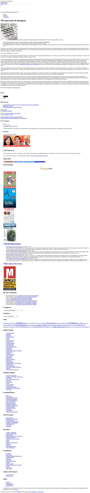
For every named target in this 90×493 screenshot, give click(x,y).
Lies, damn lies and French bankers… (14, 246)
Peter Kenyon (9, 358)
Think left (8, 368)
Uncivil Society (9, 410)
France (87, 323)
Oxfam (7, 462)
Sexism (11, 114)
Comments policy (10, 474)
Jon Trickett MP (9, 344)
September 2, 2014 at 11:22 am (10, 126)
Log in (7, 482)
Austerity (20, 323)
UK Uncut (8, 445)
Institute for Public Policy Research (14, 436)
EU (82, 323)
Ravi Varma (41, 491)
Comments (9, 484)
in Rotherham (47, 42)
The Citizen (8, 409)
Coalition (39, 323)
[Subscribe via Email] (18, 161)
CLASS (8, 338)
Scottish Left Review (11, 408)
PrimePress (34, 491)
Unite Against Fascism (11, 446)
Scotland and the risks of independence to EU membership (14, 118)
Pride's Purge (9, 360)
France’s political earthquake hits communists (16, 250)
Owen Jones (9, 357)
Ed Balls (66, 323)
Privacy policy (9, 476)
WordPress (18, 491)
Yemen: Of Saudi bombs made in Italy (14, 254)
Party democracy (24, 327)
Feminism (7, 113)
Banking (29, 323)
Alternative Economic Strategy (9, 323)
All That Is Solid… (10, 333)
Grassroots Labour (10, 343)
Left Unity (8, 380)
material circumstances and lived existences (29, 64)
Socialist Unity (9, 364)
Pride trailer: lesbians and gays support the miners (11, 117)
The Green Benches (10, 365)
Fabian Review (9, 341)
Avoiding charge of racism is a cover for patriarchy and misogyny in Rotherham (21, 104)
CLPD (7, 339)
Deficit (63, 323)
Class (36, 323)
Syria (79, 327)
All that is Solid (16, 87)
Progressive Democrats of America (14, 465)
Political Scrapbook (10, 359)
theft (6, 44)
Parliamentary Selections (8, 327)
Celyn (7, 395)
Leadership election (66, 325)
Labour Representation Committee (13, 350)
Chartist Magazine (10, 336)
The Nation (8, 467)
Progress (51, 327)
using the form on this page (41, 155)
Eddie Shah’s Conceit (8, 106)
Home (4, 14)
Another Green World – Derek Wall (14, 376)
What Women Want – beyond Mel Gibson (12, 107)
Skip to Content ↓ (4, 2)
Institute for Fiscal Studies (12, 419)
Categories (5, 310)
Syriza (7, 466)
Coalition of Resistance (11, 433)
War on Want (9, 468)
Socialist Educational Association (13, 363)
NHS (82, 325)
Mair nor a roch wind (11, 403)
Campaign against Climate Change (14, 456)
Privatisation (46, 327)
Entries (9, 483)
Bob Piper (8, 335)
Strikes (76, 327)
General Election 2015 (9, 325)
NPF (85, 325)
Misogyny (6, 114)
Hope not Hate (9, 435)
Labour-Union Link (51, 325)
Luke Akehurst (9, 355)
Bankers (26, 323)
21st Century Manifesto (11, 375)
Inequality (32, 325)
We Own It (8, 426)
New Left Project (10, 384)
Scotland (67, 327)
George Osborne (20, 325)
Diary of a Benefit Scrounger (12, 379)
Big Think (8, 453)
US (88, 327)
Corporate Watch (10, 457)
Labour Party (9, 349)
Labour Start (9, 460)
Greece (28, 325)
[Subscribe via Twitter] (28, 161)
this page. (65, 488)
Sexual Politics (17, 113)
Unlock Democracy (10, 447)
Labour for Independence (11, 400)
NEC (79, 325)
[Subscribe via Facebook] (39, 161)
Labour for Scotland (10, 401)
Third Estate (9, 389)
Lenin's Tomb (9, 381)
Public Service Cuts (59, 327)
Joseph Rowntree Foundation (12, 438)
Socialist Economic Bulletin (12, 421)
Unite (86, 327)
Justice (7, 440)
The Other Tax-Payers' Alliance (13, 388)
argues (57, 59)
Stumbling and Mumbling (12, 422)
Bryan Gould (9, 454)
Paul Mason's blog (10, 420)
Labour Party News (15, 263)
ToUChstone (9, 425)
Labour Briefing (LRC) (11, 347)
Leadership (59, 325)
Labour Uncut (9, 352)
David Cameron (51, 323)
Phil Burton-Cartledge (7, 111)
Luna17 (8, 383)
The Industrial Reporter (11, 387)
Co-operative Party (10, 340)
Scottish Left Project (10, 406)
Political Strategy (38, 327)
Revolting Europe (14, 244)
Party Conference (16, 327)
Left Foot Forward (10, 354)
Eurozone (84, 323)
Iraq (36, 325)
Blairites (33, 323)
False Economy (9, 417)
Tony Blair (82, 327)
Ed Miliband (72, 323)
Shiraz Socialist (9, 362)
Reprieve (8, 443)
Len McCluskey (74, 325)
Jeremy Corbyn (42, 325)
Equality (79, 323)
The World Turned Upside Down (13, 367)
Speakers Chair (9, 385)
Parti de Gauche (9, 463)
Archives (5, 316)
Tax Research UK (10, 424)
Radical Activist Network (11, 442)
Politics (11, 113)
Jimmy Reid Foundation (11, 399)
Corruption (43, 323)
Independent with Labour (11, 398)
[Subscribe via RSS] (8, 161)
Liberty (7, 441)
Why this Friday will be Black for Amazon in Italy (17, 258)
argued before (6, 69)
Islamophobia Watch (10, 437)
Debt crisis (58, 323)
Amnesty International (11, 432)
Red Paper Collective (11, 404)
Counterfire (8, 378)
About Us (5, 15)
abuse (6, 43)
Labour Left (9, 348)
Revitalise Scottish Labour (12, 405)
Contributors (6, 17)
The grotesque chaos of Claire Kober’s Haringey (28, 295)
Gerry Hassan (9, 396)
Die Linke (8, 458)
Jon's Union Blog (10, 345)
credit (82, 488)
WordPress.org (9, 485)
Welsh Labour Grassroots (11, 411)
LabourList (8, 353)
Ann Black (8, 334)
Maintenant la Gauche (11, 461)
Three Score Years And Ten (12, 369)
